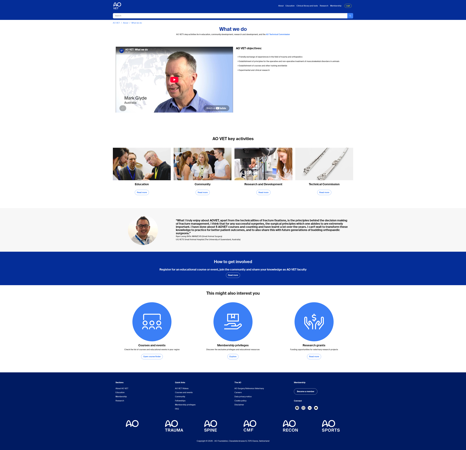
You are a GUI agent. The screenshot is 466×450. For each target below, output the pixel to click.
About (125, 23)
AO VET (116, 23)
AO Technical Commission (278, 34)
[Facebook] (297, 408)
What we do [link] (136, 23)
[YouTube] (316, 408)
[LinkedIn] (309, 408)
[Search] (350, 15)
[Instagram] (303, 408)
